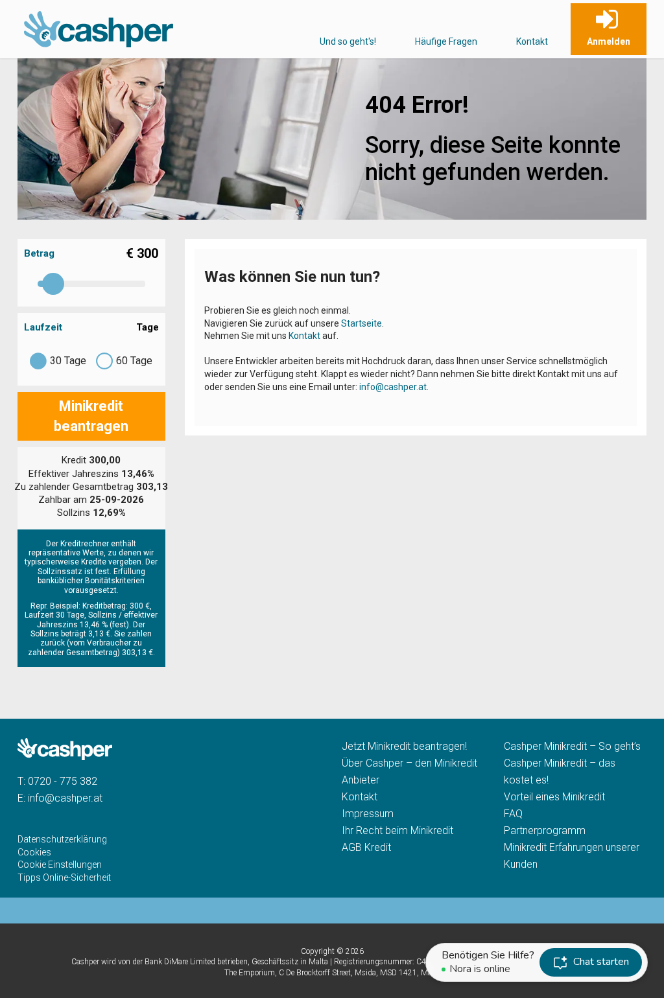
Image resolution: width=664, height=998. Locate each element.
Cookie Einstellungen (60, 864)
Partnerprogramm (545, 830)
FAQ (513, 813)
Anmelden (608, 41)
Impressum (368, 813)
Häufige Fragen (446, 41)
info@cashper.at (393, 387)
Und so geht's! (348, 41)
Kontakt (532, 41)
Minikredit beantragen (91, 416)
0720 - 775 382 (62, 781)
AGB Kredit (366, 847)
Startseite (361, 323)
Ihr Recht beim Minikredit (397, 830)
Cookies (34, 852)
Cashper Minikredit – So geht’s (572, 746)
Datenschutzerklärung (62, 839)
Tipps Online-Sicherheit (64, 877)
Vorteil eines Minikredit (554, 797)
